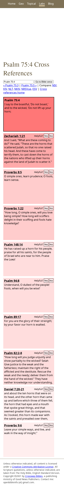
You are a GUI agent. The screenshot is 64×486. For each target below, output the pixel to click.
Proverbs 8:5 (13, 172)
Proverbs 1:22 (13, 208)
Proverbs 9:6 (13, 425)
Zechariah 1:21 (14, 136)
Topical (31, 3)
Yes (46, 135)
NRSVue (26, 89)
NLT (10, 89)
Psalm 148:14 (13, 244)
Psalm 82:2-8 (13, 353)
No (51, 135)
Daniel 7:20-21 (14, 389)
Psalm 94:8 (11, 281)
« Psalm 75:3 (11, 85)
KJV (5, 89)
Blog (51, 3)
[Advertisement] (32, 33)
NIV (54, 85)
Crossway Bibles (34, 476)
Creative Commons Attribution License (32, 466)
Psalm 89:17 (12, 317)
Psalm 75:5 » (29, 85)
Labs (42, 3)
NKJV (17, 89)
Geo (21, 3)
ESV (34, 89)
